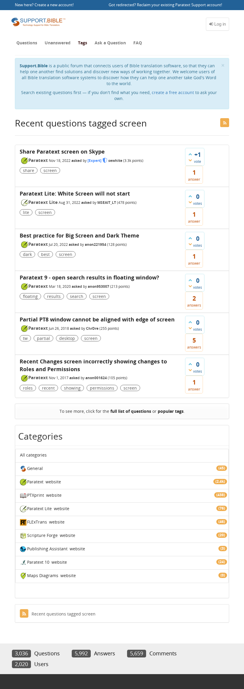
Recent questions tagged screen (64, 614)
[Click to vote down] (190, 160)
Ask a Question (110, 43)
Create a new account (54, 4)
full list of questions (130, 411)
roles (28, 388)
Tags (82, 43)
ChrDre (92, 328)
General (35, 468)
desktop (67, 338)
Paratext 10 (38, 562)
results (54, 296)
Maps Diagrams (42, 575)
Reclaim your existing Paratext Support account (179, 4)
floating (30, 296)
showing (72, 388)
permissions (102, 388)
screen (50, 170)
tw (25, 338)
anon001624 (96, 377)
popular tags (171, 411)
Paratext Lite (43, 202)
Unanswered (58, 43)
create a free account (173, 92)
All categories (33, 455)
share (28, 170)
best (45, 254)
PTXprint (35, 495)
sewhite (115, 160)
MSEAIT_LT (106, 202)
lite (26, 212)
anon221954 (95, 244)
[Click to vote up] (190, 154)
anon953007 (98, 286)
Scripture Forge (42, 535)
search (76, 296)
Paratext (38, 160)
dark (27, 254)
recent (48, 388)
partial (43, 338)
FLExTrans (37, 522)
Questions (26, 43)
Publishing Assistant (47, 548)
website (53, 482)
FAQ (137, 43)
